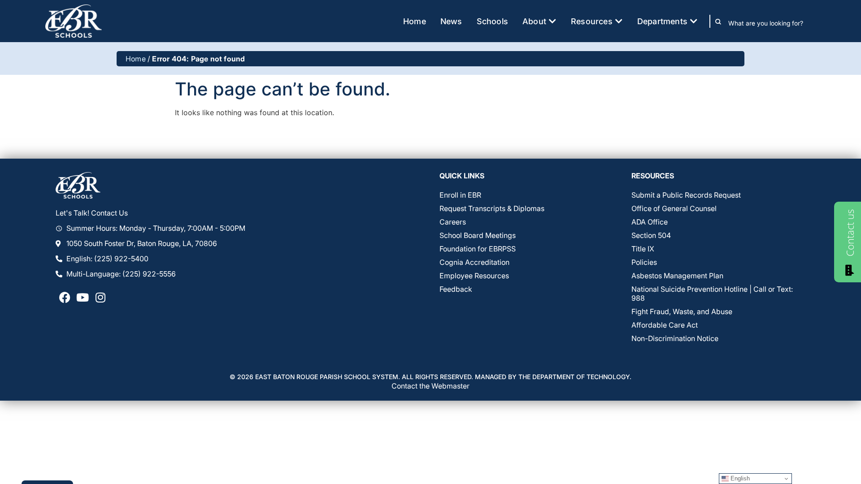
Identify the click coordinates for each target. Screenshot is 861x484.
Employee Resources (474, 275)
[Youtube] (82, 297)
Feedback (455, 289)
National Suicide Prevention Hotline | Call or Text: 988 (712, 293)
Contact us (850, 232)
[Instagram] (100, 297)
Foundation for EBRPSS (477, 248)
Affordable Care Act (664, 324)
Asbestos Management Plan (677, 275)
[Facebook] (65, 297)
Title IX (642, 248)
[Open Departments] (694, 21)
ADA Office (649, 221)
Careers (452, 221)
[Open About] (552, 21)
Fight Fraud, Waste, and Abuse (681, 311)
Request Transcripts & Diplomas (491, 208)
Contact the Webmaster (430, 385)
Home (136, 58)
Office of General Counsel (674, 208)
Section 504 (651, 235)
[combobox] (772, 23)
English (739, 478)
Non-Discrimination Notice (674, 338)
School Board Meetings (477, 235)
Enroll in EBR (460, 194)
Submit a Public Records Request (686, 194)
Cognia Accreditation (474, 262)
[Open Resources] (619, 21)
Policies (644, 262)
